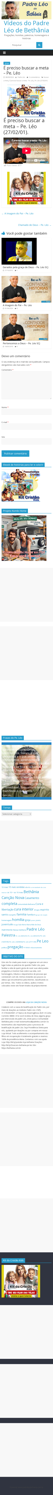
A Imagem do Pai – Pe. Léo (17, 213)
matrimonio (7, 929)
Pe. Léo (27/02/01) (41, 80)
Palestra (8, 935)
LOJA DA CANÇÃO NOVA (36, 1002)
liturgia (15, 925)
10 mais (5, 887)
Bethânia (31, 891)
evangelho (12, 915)
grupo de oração (41, 915)
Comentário (7, 369)
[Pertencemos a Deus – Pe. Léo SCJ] (25, 315)
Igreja (7, 63)
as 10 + (10, 892)
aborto (27, 887)
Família (30, 914)
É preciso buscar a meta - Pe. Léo (22, 80)
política (4, 947)
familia (21, 914)
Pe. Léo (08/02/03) (21, 936)
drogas (37, 910)
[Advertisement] (26, 595)
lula (20, 924)
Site (3, 437)
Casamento (32, 898)
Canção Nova (13, 897)
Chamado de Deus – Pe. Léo (34, 224)
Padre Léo (21, 77)
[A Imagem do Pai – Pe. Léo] (26, 277)
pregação (15, 946)
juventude (7, 924)
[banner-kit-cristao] (26, 86)
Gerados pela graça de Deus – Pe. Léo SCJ (25, 267)
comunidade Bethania (26, 904)
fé (35, 915)
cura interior (24, 909)
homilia (18, 919)
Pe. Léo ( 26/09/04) (16, 942)
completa (9, 903)
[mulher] (26, 173)
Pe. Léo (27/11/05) (29, 942)
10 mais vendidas (17, 887)
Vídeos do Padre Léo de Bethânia (26, 26)
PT (24, 948)
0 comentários (34, 77)
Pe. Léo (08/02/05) (34, 936)
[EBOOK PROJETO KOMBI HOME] (24, 516)
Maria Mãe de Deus (34, 925)
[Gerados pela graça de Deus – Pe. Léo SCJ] (19, 239)
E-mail (5, 422)
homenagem (7, 920)
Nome (5, 407)
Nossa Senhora (19, 929)
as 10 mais (18, 892)
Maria (24, 925)
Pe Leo (42, 940)
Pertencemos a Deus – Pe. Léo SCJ (21, 343)
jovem (33, 920)
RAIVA (28, 947)
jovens (38, 920)
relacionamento (36, 947)
